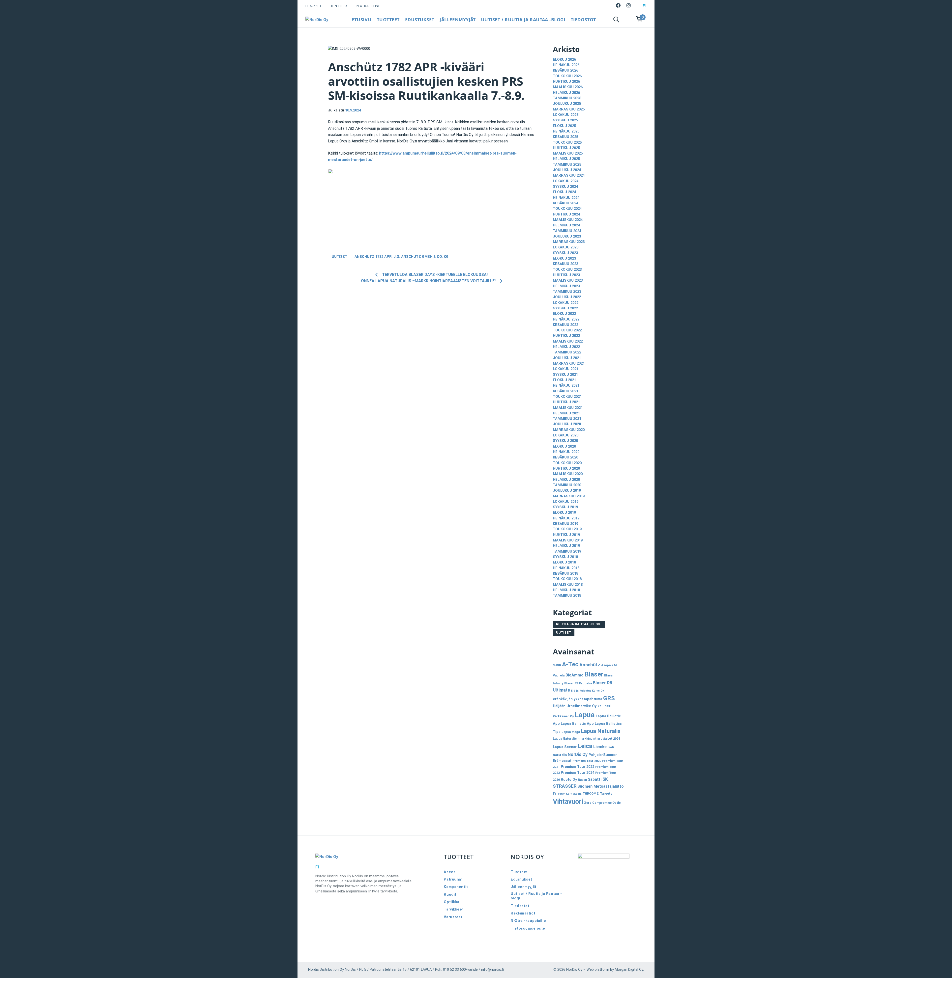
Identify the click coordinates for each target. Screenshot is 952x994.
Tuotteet (388, 20)
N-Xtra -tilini (368, 6)
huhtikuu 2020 (566, 468)
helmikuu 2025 (566, 159)
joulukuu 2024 (567, 170)
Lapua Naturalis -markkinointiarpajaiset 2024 (586, 738)
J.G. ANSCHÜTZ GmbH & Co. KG (420, 257)
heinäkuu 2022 (566, 319)
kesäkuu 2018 (565, 573)
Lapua (585, 715)
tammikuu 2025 (567, 164)
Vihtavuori (568, 802)
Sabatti (594, 779)
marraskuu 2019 (569, 496)
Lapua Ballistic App (577, 724)
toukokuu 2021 (567, 397)
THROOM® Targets (597, 793)
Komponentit (456, 887)
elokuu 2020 (564, 446)
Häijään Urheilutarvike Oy (574, 706)
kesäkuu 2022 (565, 325)
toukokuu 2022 (567, 330)
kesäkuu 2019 (565, 524)
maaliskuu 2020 (568, 474)
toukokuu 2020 (567, 463)
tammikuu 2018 (567, 595)
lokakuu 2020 (565, 435)
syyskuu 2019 (565, 507)
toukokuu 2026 (567, 76)
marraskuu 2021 (569, 363)
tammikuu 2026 (567, 98)
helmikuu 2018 (566, 590)
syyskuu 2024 (565, 187)
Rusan (582, 779)
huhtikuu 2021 (566, 402)
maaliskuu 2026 (568, 87)
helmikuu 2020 (566, 480)
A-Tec (570, 664)
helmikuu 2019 (566, 546)
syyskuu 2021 (565, 375)
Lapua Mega (571, 732)
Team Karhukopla (569, 793)
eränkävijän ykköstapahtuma (577, 699)
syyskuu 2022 (565, 308)
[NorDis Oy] (366, 857)
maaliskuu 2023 (568, 280)
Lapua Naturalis (601, 731)
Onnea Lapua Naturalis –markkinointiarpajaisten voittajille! (428, 280)
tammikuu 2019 (567, 551)
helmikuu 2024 (566, 225)
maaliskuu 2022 (568, 341)
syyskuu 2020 (565, 441)
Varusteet (453, 917)
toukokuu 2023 (567, 270)
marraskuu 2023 (569, 242)
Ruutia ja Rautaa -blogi (578, 624)
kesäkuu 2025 (565, 137)
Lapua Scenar (565, 747)
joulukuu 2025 (567, 104)
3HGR (557, 665)
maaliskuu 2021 (568, 408)
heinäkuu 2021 (566, 385)
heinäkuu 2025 (566, 131)
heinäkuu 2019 (566, 518)
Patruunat (453, 879)
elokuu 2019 (564, 512)
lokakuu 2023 (565, 247)
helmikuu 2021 (566, 413)
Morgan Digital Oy (629, 969)
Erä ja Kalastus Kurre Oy (587, 690)
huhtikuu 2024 (566, 214)
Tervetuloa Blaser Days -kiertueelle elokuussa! (435, 274)
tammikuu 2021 (567, 419)
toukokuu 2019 (567, 529)
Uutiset (339, 257)
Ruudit (450, 894)
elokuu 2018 (564, 562)
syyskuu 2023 (565, 253)
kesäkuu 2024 (565, 203)
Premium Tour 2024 (577, 773)
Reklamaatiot (523, 913)
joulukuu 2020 (567, 424)
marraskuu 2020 (569, 430)
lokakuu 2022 (565, 303)
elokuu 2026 (564, 59)
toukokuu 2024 (567, 209)
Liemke (600, 746)
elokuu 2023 (564, 258)
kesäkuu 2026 (565, 70)
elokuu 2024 (564, 192)
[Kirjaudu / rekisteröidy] (627, 19)
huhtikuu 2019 (566, 535)
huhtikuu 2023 (566, 275)
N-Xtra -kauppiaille (528, 921)
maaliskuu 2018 (568, 585)
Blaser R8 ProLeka (578, 683)
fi (645, 5)
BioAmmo (574, 675)
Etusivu (361, 20)
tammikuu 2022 (567, 352)
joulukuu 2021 (567, 358)
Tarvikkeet (454, 909)
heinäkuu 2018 (566, 568)
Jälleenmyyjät (458, 20)
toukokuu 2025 (567, 142)
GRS (609, 698)
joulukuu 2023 (567, 236)
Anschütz (589, 665)
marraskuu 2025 (569, 109)
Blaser (594, 674)
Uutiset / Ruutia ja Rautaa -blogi (523, 20)
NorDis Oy (578, 754)
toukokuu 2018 (567, 579)
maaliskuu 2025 (568, 153)
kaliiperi (604, 706)
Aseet (449, 872)
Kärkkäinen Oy (563, 716)
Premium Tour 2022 (577, 767)
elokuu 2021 (564, 380)
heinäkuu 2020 (566, 452)
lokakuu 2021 (565, 369)
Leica (585, 746)
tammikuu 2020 (567, 485)
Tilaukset (313, 6)
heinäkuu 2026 (566, 65)
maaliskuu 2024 (568, 220)
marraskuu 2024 (569, 175)
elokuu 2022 (564, 314)
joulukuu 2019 (567, 490)
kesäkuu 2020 (565, 457)
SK (605, 779)
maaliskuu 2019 (568, 540)
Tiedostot (583, 20)
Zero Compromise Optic (602, 803)
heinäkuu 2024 (566, 198)
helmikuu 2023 (566, 286)
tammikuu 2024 (567, 231)
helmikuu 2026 (566, 93)
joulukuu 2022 (567, 297)
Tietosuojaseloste (528, 928)
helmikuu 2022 (566, 347)
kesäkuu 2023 (565, 264)
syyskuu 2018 (565, 557)
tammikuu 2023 (567, 292)
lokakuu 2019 (565, 502)
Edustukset (419, 20)
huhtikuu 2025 (566, 148)
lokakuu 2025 (565, 115)
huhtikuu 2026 (566, 82)
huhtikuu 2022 (566, 336)
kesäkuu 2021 (565, 391)
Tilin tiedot (339, 6)
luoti (611, 747)
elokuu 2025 (564, 126)
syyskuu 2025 (565, 120)
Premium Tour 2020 (586, 761)
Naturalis (560, 755)
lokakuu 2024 (565, 181)
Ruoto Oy (569, 780)
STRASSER (564, 786)
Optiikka (451, 902)
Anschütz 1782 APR (373, 257)
